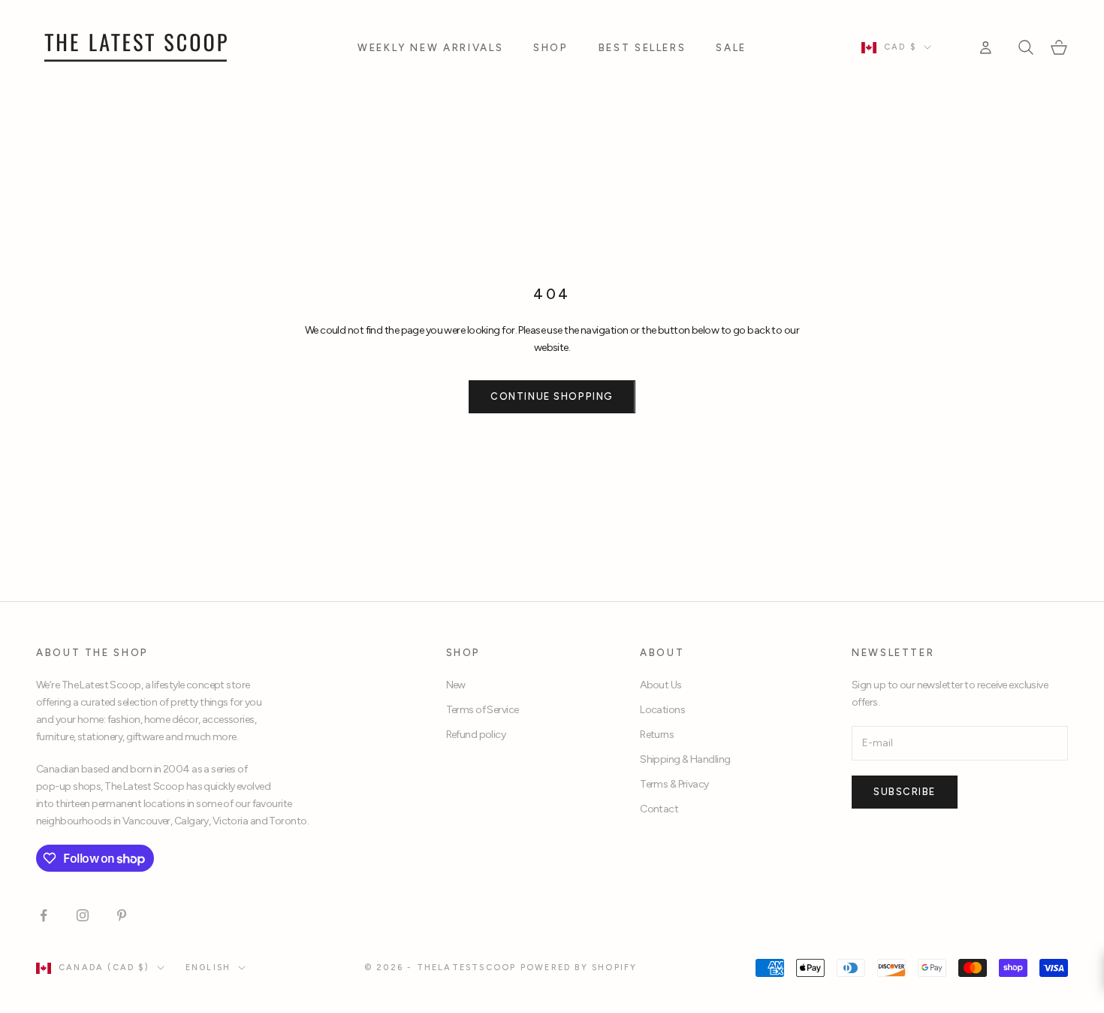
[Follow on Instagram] (82, 915)
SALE (731, 47)
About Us (661, 685)
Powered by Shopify (579, 967)
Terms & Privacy (674, 784)
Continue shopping (552, 396)
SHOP (551, 47)
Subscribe (904, 791)
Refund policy (476, 734)
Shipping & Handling (685, 759)
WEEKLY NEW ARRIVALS (430, 47)
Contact (659, 809)
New (456, 685)
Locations (662, 709)
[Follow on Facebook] (43, 915)
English (208, 967)
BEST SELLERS (642, 47)
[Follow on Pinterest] (121, 915)
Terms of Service (482, 709)
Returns (657, 734)
